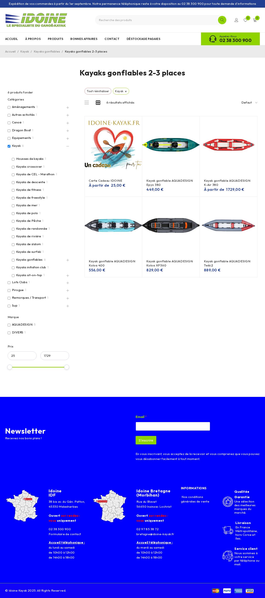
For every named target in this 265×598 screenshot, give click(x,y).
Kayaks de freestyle (30, 197)
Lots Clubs (19, 282)
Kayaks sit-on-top (29, 275)
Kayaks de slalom (28, 244)
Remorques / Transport (29, 298)
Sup (14, 305)
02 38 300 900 (235, 40)
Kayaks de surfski (28, 252)
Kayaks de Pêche (28, 221)
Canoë (17, 122)
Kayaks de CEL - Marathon (35, 174)
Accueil (10, 51)
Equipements (21, 138)
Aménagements (23, 107)
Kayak (24, 51)
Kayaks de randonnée (31, 228)
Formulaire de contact (65, 534)
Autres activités (23, 115)
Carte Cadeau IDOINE (105, 181)
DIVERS (17, 332)
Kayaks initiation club (31, 267)
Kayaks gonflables (47, 51)
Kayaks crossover (29, 166)
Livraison (243, 523)
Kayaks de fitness (28, 190)
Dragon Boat (21, 130)
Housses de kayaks (30, 159)
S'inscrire (146, 440)
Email (141, 417)
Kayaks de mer (26, 205)
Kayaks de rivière (28, 236)
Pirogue (18, 290)
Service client (246, 549)
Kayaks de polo (27, 213)
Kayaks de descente (30, 182)
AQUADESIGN (22, 324)
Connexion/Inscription (236, 20)
